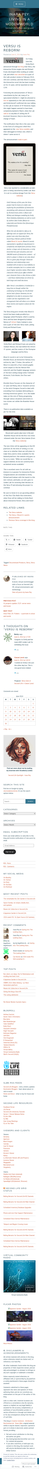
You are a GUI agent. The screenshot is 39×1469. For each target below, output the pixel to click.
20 (24, 715)
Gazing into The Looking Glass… (23, 931)
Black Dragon (7, 1141)
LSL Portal (6, 1109)
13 (24, 711)
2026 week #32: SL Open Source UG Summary (18, 917)
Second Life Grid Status (15, 1189)
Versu (28, 562)
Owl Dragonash (8, 1038)
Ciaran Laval (19, 657)
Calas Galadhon (8, 1024)
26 (19, 720)
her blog (21, 67)
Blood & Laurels (16, 241)
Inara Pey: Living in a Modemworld (19, 19)
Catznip (6, 1144)
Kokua (5, 1155)
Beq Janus (6, 1019)
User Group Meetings (10, 1121)
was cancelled (20, 74)
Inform (13, 322)
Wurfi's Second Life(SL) (11, 1054)
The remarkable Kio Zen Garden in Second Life (19, 899)
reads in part (22, 139)
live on (5, 100)
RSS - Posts (7, 863)
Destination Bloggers (10, 1089)
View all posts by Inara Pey (22, 592)
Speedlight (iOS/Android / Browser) (15, 1181)
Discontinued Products (17, 562)
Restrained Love (8, 1165)
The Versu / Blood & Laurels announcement (19, 516)
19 (19, 715)
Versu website (21, 441)
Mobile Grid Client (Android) (12, 1174)
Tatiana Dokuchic (9, 1045)
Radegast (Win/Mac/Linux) (12, 1177)
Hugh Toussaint (8, 1031)
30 (6, 724)
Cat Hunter (16, 957)
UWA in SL (6, 1047)
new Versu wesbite (23, 129)
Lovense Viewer (8, 1160)
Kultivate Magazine (9, 1033)
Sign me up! (10, 852)
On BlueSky (7, 878)
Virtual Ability (7, 1050)
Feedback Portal (8, 1107)
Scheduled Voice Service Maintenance (16, 1219)
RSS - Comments (8, 866)
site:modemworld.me (10, 791)
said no (6, 113)
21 (28, 715)
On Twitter (7, 880)
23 (6, 720)
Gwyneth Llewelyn (9, 1028)
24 (10, 720)
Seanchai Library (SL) (10, 1042)
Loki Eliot (6, 1035)
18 (15, 715)
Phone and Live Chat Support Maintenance (17, 1213)
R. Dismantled (8, 1040)
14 (28, 711)
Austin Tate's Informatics (11, 1017)
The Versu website (15, 512)
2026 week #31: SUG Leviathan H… (23, 958)
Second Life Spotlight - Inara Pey (19, 775)
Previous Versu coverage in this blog (22, 520)
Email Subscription (15, 832)
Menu (20, 4)
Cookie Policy (11, 1460)
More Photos (7, 1343)
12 (19, 711)
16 (6, 715)
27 (24, 720)
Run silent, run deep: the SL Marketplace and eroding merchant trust (18, 975)
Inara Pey (26, 54)
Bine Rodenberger (9, 1021)
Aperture (6, 1139)
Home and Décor (9, 1094)
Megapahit (7, 1162)
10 (10, 711)
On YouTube (7, 885)
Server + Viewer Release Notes (13, 1114)
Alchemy (6, 1137)
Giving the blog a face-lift (12, 992)
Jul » (10, 729)
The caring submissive (10, 995)
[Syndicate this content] (4, 1188)
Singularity (7, 1167)
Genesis (6, 1151)
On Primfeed (7, 887)
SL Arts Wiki (7, 1116)
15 (33, 711)
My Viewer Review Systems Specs (14, 1002)
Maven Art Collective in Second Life (15, 909)
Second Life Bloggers (10, 1087)
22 (33, 715)
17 (10, 715)
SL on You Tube (8, 1123)
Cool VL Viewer (8, 1146)
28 (28, 720)
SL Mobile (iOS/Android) (11, 1179)
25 (15, 720)
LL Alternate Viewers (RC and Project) (16, 1158)
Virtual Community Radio (11, 1052)
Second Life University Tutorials (14, 1112)
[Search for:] (19, 801)
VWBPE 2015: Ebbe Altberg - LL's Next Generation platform (16, 984)
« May (5, 729)
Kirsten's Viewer (8, 1153)
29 (33, 720)
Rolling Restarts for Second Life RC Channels (18, 1196)
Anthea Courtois (8, 1014)
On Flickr (6, 882)
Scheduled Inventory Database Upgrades (17, 1207)
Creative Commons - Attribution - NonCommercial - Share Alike (18, 1422)
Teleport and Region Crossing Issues (15, 1224)
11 (15, 711)
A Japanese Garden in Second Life (14, 913)
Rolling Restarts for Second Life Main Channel (19, 1202)
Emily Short (7, 1026)
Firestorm (6, 1148)
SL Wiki (5, 1119)
